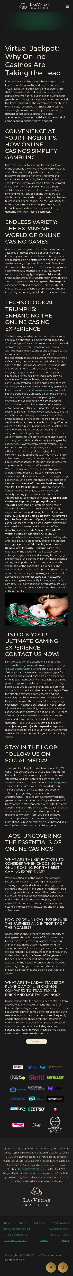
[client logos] (18, 1067)
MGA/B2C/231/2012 (29, 1169)
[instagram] (63, 1267)
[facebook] (51, 1267)
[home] (36, 1196)
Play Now (36, 1041)
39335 (65, 1177)
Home (7, 1223)
